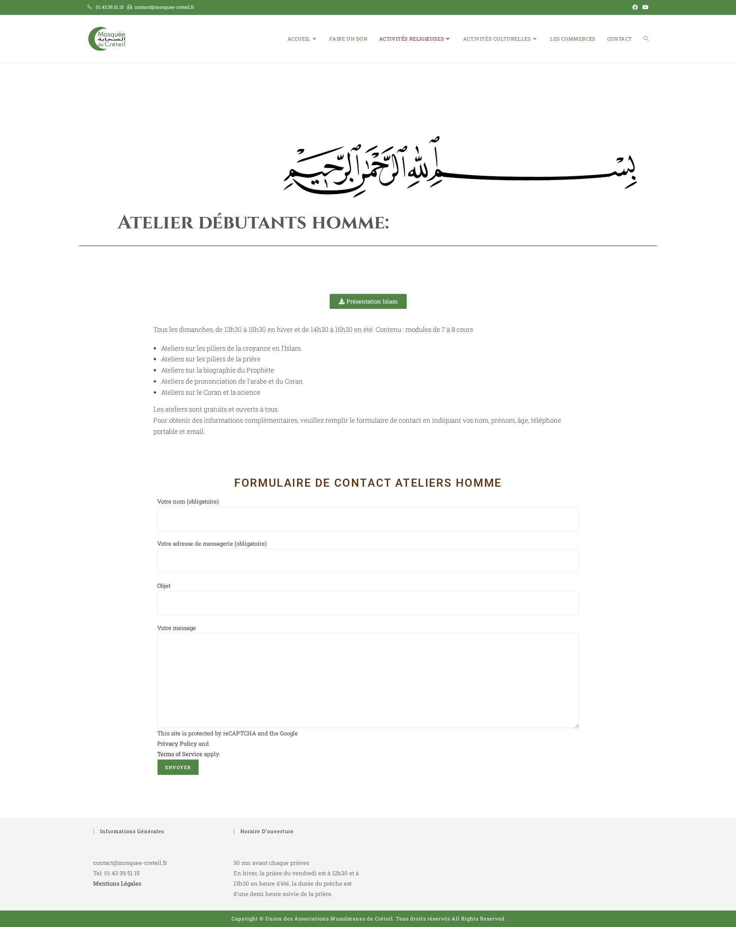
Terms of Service (179, 754)
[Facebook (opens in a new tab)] (635, 7)
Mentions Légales (117, 883)
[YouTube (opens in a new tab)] (644, 7)
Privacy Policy (177, 743)
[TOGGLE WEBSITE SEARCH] (646, 39)
